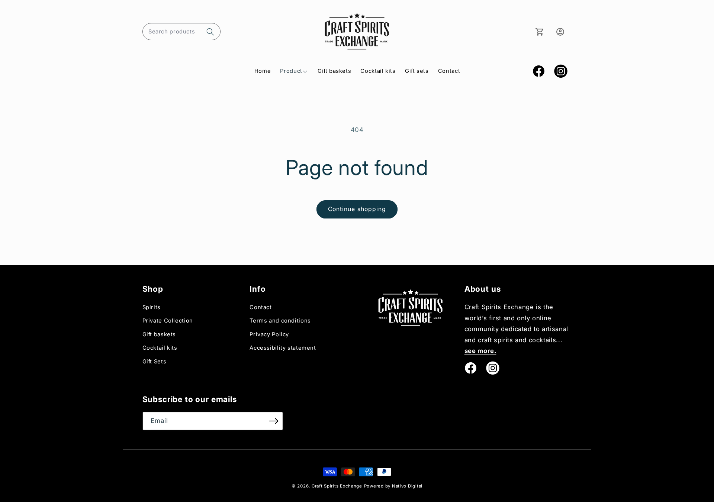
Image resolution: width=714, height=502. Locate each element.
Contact (260, 307)
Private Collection (167, 320)
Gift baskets (159, 334)
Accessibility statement (283, 347)
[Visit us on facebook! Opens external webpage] (470, 368)
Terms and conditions (280, 320)
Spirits (151, 307)
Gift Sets (154, 361)
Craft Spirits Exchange (337, 486)
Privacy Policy (269, 334)
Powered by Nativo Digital (393, 486)
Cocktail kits (159, 347)
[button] (181, 31)
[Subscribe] (273, 421)
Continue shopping (357, 209)
